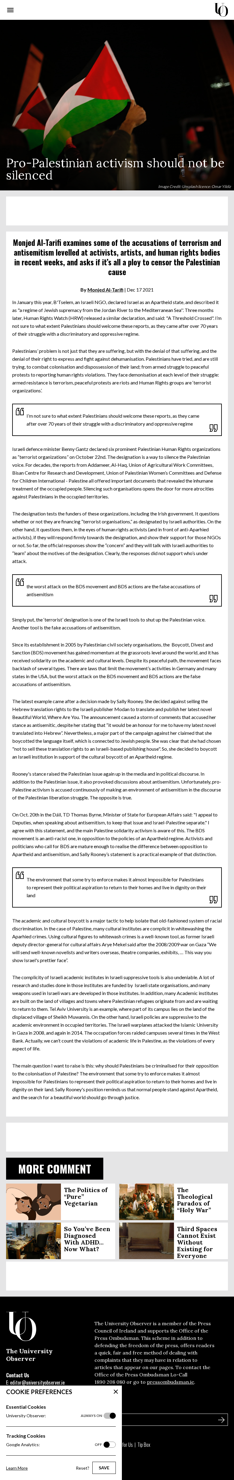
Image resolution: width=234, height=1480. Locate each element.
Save (104, 1467)
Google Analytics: (54, 1444)
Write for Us (122, 1444)
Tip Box (143, 1444)
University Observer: (54, 1415)
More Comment (54, 1168)
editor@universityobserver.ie (37, 1382)
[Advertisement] (117, 211)
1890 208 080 (109, 1382)
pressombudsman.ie (170, 1382)
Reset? (82, 1468)
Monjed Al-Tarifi (105, 289)
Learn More (17, 1468)
